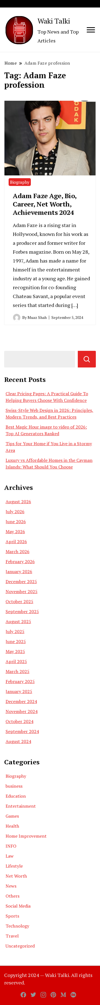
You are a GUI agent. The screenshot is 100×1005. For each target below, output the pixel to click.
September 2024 (22, 731)
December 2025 (21, 581)
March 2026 (17, 551)
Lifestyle (14, 866)
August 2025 (18, 621)
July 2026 (15, 511)
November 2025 (22, 591)
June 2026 (16, 521)
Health (12, 826)
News (11, 886)
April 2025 (16, 661)
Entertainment (21, 806)
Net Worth (16, 876)
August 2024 (18, 741)
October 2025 (19, 601)
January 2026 (19, 571)
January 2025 (19, 691)
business (14, 786)
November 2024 (22, 711)
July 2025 (15, 631)
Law (10, 856)
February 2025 (20, 681)
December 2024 (21, 701)
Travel (12, 936)
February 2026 (20, 561)
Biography (19, 182)
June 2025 (16, 641)
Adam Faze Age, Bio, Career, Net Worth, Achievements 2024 (44, 204)
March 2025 (17, 671)
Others (12, 896)
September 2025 (22, 611)
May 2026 (15, 531)
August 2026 (18, 501)
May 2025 (15, 651)
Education (16, 796)
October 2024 (19, 721)
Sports (12, 916)
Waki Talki (54, 21)
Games (12, 816)
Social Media (18, 906)
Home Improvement (26, 836)
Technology (17, 926)
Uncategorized (20, 946)
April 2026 (16, 541)
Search (87, 359)
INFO (11, 846)
